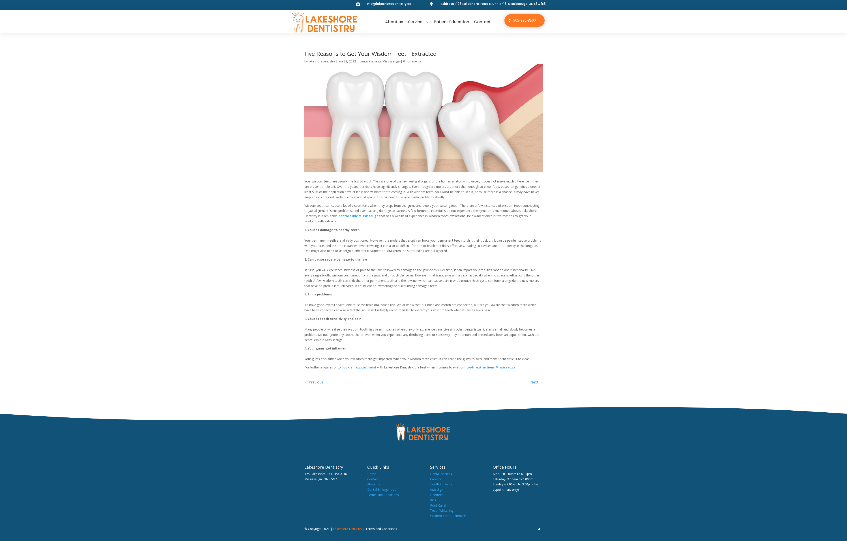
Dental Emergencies (381, 489)
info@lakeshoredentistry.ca (389, 4)
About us (394, 21)
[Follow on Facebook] (539, 529)
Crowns (435, 479)
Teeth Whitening (441, 510)
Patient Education (451, 21)
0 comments (412, 61)
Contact (482, 21)
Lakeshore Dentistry (347, 529)
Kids (433, 500)
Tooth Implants (441, 484)
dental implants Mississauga (380, 61)
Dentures (436, 495)
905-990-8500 (524, 20)
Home (371, 474)
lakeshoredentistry (322, 61)
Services (416, 21)
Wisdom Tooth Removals (448, 516)
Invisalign (436, 489)
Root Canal (438, 505)
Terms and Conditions (383, 495)
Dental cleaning (441, 474)
